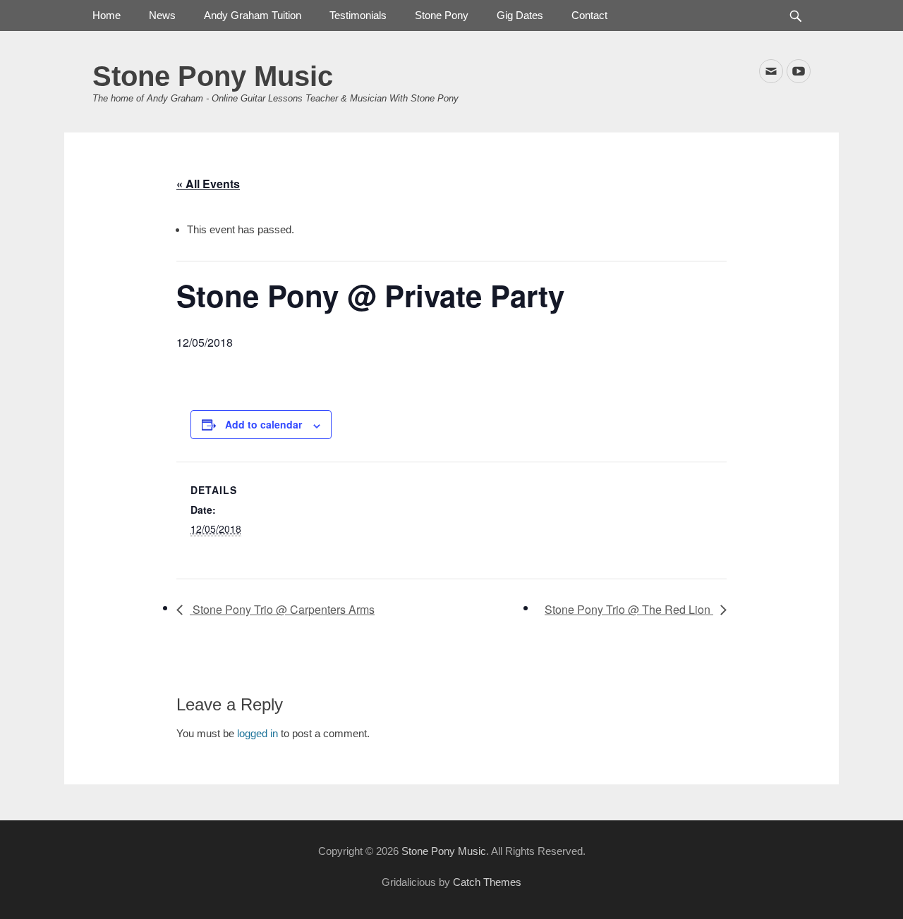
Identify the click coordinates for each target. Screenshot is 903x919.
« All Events (208, 183)
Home (106, 15)
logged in (257, 733)
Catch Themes (487, 882)
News (162, 15)
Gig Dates (520, 15)
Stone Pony (441, 15)
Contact (589, 15)
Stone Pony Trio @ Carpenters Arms (282, 609)
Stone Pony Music (212, 76)
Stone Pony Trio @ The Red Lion (629, 609)
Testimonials (358, 15)
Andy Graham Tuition (252, 15)
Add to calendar (263, 424)
